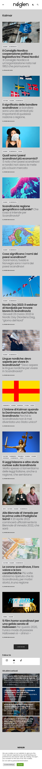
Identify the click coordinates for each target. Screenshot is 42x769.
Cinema (5, 617)
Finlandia (21, 456)
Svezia (32, 405)
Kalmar (5, 46)
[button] (3, 4)
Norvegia (20, 405)
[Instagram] (6, 661)
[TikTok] (21, 661)
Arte (4, 509)
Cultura (5, 100)
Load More (21, 647)
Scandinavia (13, 46)
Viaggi (20, 151)
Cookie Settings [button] (9, 764)
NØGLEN (21, 747)
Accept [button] (20, 764)
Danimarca (6, 405)
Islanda (27, 456)
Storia (27, 405)
